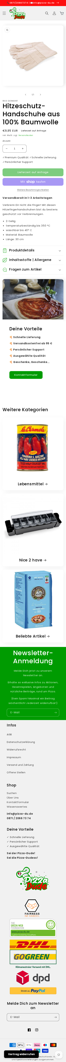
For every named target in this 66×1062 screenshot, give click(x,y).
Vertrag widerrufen (21, 1054)
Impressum (14, 757)
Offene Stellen (16, 772)
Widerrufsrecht (16, 749)
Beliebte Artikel (31, 636)
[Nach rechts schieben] (40, 94)
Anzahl (6, 140)
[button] (4, 13)
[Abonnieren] (55, 713)
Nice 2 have (30, 560)
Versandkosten (25, 135)
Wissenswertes (17, 806)
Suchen (12, 793)
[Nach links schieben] (25, 94)
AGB (9, 734)
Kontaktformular (26, 375)
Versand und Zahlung (20, 765)
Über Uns (13, 797)
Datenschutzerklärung (21, 742)
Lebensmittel (30, 484)
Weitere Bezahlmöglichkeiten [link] (33, 189)
